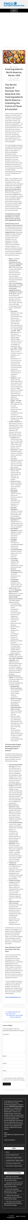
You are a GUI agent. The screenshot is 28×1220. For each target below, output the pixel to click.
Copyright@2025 (13, 1216)
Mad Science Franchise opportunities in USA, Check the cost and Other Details (13, 1178)
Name (5, 1056)
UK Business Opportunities (13, 1163)
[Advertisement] (14, 30)
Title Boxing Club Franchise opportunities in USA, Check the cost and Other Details (13, 1203)
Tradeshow (15, 67)
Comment (6, 1034)
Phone (4, 1070)
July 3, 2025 (13, 78)
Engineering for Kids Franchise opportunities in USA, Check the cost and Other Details (13, 1184)
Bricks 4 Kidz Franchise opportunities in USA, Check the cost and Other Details (13, 1190)
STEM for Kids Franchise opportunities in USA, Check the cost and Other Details (13, 1197)
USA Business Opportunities (14, 1157)
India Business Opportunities (14, 1166)
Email (5, 1063)
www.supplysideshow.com (13, 997)
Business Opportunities (12, 1155)
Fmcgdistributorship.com (13, 80)
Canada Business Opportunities (14, 1160)
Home (7, 1152)
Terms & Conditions (9, 1140)
